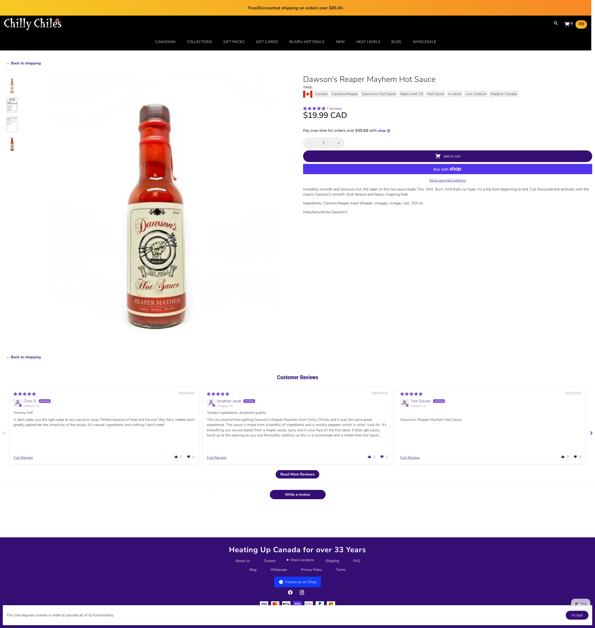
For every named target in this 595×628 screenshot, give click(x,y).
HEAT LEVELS (368, 41)
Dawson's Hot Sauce (379, 93)
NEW (340, 41)
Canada (321, 93)
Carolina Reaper (345, 93)
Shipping (332, 560)
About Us (242, 560)
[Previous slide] (3, 433)
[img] (24, 394)
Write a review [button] (297, 494)
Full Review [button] (23, 457)
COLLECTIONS (199, 41)
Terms (341, 569)
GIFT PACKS (234, 41)
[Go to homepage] (33, 29)
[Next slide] (591, 433)
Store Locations (302, 560)
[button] (314, 108)
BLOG (396, 41)
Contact (269, 560)
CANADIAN (165, 41)
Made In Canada (504, 93)
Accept (577, 615)
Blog (253, 569)
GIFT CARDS (267, 41)
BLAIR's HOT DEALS (306, 41)
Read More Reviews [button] (297, 474)
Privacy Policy (311, 569)
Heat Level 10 (411, 93)
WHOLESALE (424, 41)
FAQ (356, 560)
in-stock (454, 93)
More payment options (447, 180)
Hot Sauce (435, 93)
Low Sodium (476, 93)
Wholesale (279, 569)
